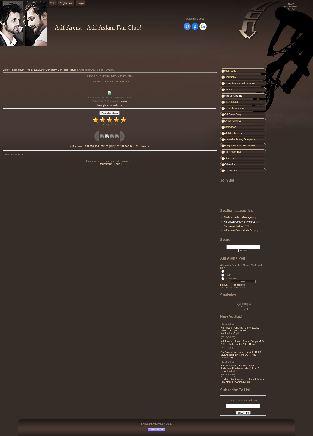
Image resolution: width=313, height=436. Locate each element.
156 (106, 146)
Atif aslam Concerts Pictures (62, 69)
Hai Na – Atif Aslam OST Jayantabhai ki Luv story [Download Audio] (242, 380)
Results (224, 284)
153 (92, 146)
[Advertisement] (83, 57)
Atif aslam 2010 (35, 69)
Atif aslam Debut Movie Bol (238, 230)
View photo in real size (109, 105)
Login (81, 3)
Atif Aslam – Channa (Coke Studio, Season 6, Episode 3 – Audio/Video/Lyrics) (240, 330)
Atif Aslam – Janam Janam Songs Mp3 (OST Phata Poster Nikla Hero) (242, 342)
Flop (228, 274)
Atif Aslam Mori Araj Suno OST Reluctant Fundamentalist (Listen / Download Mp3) (240, 368)
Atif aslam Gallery (233, 226)
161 (132, 146)
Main (52, 3)
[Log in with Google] (203, 26)
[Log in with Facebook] (195, 26)
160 (127, 146)
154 (97, 146)
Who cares (232, 278)
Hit (227, 271)
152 (87, 146)
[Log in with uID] (187, 26)
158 (117, 146)
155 (101, 146)
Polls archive (238, 284)
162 (137, 146)
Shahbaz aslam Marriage (238, 217)
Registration (66, 3)
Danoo (124, 101)
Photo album (17, 69)
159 (122, 146)
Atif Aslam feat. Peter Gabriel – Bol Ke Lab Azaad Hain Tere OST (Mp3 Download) (241, 355)
